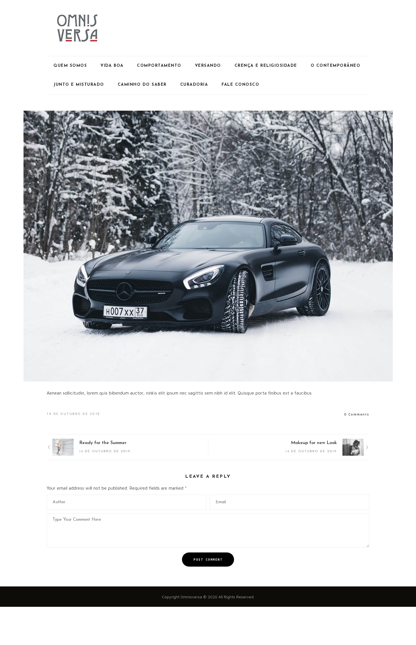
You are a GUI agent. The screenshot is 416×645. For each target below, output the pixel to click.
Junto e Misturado (78, 85)
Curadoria (194, 85)
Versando (208, 66)
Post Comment (208, 559)
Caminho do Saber (142, 85)
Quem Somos (70, 66)
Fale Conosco (240, 85)
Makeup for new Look (314, 443)
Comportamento (159, 66)
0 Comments (356, 414)
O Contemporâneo (336, 66)
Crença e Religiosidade (266, 66)
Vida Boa (111, 66)
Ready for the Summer (102, 443)
